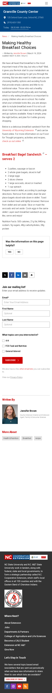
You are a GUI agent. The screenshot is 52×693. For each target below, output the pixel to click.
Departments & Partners (16, 631)
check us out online (11, 141)
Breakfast (27, 438)
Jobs (7, 627)
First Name (7, 308)
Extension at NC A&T (14, 645)
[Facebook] (7, 686)
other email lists (26, 369)
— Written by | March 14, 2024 (21, 53)
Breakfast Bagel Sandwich (21, 154)
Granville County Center (20, 12)
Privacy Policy (16, 377)
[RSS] (25, 686)
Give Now (9, 649)
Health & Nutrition (11, 438)
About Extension (12, 623)
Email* (5, 297)
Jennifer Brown (19, 53)
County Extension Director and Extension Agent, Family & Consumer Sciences (34, 416)
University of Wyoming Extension (18, 130)
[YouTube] (19, 686)
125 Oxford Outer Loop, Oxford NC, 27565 (25, 17)
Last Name (7, 320)
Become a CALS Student (16, 640)
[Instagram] (13, 686)
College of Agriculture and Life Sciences (25, 636)
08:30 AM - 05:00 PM (20, 27)
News (4, 36)
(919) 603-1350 (14, 22)
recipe (38, 438)
